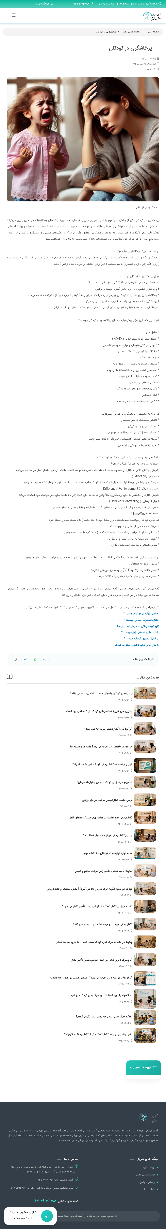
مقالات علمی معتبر (131, 32)
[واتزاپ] (48, 1201)
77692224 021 (18, 1188)
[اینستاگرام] (37, 1201)
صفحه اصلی (153, 32)
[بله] (53, 1201)
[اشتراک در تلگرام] (25, 659)
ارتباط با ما (149, 1189)
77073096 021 (44, 1180)
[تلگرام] (42, 1201)
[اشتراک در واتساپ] (45, 659)
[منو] (9, 15)
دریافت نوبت (42, 4)
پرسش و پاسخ (147, 1182)
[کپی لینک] (15, 659)
